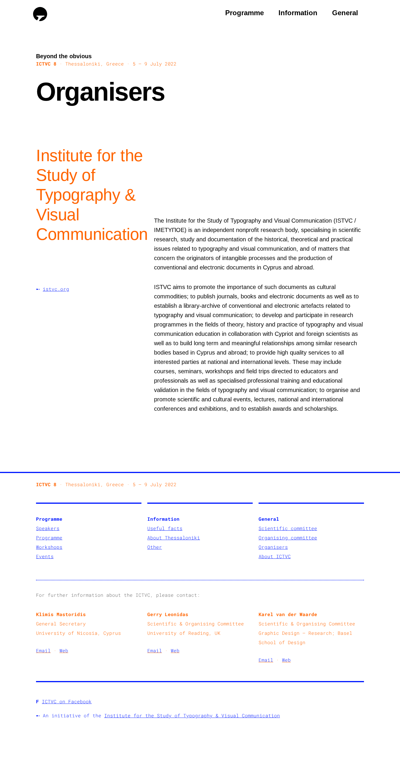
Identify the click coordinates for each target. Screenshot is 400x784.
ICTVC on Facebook (67, 701)
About (156, 537)
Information (297, 13)
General (345, 13)
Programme (244, 13)
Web (63, 650)
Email (43, 650)
